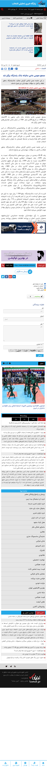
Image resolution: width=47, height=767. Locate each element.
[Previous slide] (10, 363)
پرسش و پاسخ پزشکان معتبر (35, 494)
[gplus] (10, 276)
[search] (2, 10)
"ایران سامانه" (15, 681)
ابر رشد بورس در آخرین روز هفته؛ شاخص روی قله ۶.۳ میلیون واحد (24, 647)
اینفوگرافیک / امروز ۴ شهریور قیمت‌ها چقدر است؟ (29, 454)
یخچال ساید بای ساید (37, 508)
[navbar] (45, 9)
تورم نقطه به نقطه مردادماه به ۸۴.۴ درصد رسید (30, 620)
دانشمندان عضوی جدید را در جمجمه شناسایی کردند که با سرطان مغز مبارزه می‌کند (21, 50)
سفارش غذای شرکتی (38, 574)
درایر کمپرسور (40, 545)
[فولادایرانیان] (23, 227)
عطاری (42, 531)
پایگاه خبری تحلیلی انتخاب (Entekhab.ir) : (32, 88)
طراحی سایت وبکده (38, 578)
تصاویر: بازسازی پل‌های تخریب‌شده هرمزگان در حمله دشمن (25, 407)
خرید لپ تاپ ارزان (38, 517)
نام (43, 308)
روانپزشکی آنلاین (39, 606)
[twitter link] (6, 666)
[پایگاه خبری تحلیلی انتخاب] (42, 3)
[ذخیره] (9, 69)
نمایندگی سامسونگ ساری (36, 536)
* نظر (42, 324)
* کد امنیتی (40, 344)
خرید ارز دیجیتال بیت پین (35, 499)
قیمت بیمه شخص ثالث (36, 569)
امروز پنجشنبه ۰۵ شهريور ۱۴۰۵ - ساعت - (30, 9)
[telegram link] (10, 666)
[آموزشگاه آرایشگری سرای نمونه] (23, 255)
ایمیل (42, 316)
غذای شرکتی (40, 541)
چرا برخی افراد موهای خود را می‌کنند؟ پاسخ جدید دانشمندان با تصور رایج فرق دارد (20, 26)
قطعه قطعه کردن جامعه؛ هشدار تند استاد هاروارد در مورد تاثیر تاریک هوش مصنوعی (19, 37)
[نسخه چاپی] (2, 69)
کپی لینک (41, 265)
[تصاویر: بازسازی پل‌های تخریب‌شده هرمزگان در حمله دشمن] (23, 385)
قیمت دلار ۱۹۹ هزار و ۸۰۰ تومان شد (33, 654)
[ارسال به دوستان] (5, 69)
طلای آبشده (40, 602)
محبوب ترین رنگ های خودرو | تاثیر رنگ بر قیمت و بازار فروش (25, 657)
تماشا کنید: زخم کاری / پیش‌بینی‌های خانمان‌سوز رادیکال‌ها (26, 423)
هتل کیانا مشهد (39, 522)
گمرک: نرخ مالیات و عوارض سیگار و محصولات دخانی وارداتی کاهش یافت (23, 642)
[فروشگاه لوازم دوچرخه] (23, 242)
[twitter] (3, 276)
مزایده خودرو (40, 583)
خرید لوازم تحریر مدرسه (36, 503)
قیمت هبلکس (40, 564)
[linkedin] (14, 276)
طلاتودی (42, 555)
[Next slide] (4, 363)
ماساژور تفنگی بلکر (38, 527)
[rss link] (15, 666)
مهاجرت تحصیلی (39, 559)
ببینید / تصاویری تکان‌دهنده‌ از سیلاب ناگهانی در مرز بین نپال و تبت (23, 432)
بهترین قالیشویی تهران (37, 588)
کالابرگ (42, 550)
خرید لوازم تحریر (39, 513)
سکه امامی (41, 592)
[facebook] (6, 276)
